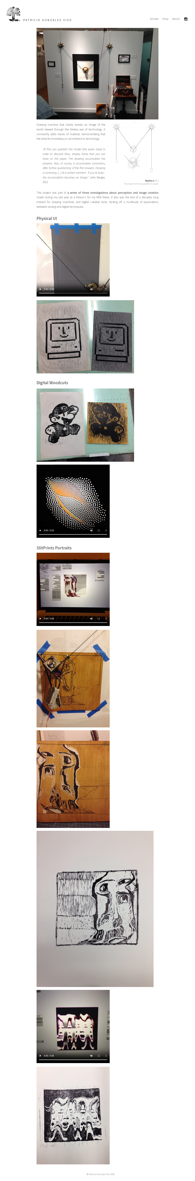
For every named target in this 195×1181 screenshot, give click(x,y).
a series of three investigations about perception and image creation (113, 192)
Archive (154, 19)
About (176, 19)
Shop (165, 19)
